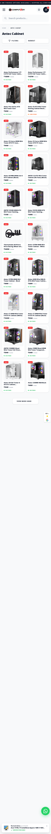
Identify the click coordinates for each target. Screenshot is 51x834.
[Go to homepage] (16, 10)
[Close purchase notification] (46, 826)
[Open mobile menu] (4, 10)
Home (4, 28)
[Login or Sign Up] (39, 10)
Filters (15, 41)
